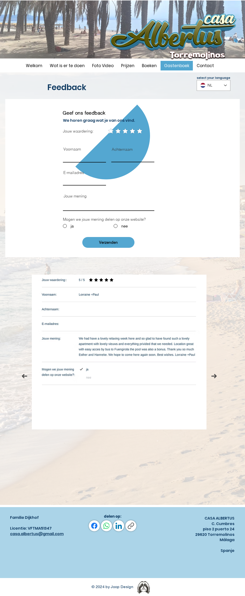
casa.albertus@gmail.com (37, 534)
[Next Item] (214, 376)
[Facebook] (94, 525)
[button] (102, 65)
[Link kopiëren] (130, 525)
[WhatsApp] (106, 525)
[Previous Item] (24, 376)
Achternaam (122, 149)
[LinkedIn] (118, 525)
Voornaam (72, 149)
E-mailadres (73, 172)
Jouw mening (75, 196)
